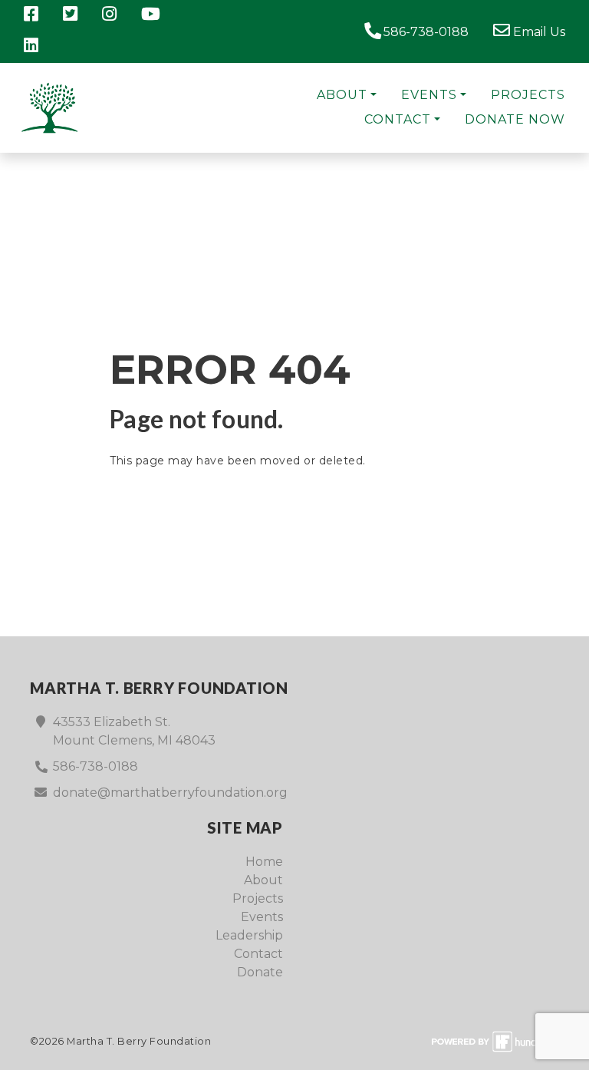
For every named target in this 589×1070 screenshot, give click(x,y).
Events (429, 95)
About (342, 95)
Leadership (249, 935)
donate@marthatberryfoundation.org (170, 792)
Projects (528, 95)
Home (264, 861)
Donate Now (515, 119)
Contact (397, 119)
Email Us (537, 32)
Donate (260, 972)
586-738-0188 (424, 32)
